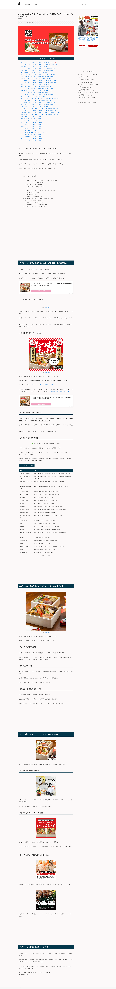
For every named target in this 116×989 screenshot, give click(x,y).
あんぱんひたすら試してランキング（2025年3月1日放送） (36, 96)
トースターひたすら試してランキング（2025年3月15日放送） (37, 92)
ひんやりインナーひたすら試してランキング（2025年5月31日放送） (39, 80)
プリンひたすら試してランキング (30, 130)
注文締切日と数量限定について (34, 196)
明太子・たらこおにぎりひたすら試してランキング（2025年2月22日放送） (41, 98)
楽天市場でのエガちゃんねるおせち (60, 391)
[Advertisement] (46, 234)
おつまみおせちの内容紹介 (33, 188)
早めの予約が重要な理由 (33, 192)
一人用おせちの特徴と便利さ (34, 200)
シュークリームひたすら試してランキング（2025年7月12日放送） (38, 68)
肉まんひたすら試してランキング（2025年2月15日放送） (36, 100)
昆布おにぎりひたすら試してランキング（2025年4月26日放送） (38, 90)
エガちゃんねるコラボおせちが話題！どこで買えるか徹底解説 (41, 180)
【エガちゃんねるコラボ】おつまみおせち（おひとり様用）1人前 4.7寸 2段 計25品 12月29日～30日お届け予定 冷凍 (51, 284)
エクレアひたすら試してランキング (30, 120)
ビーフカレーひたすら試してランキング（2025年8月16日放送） (38, 62)
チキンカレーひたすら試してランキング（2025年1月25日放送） (38, 106)
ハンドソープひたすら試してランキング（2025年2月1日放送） (37, 104)
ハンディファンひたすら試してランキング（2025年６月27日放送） (39, 74)
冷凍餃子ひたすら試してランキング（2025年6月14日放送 (36, 78)
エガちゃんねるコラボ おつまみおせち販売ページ (43, 385)
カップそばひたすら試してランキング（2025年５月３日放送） (37, 88)
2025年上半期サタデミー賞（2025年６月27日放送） (35, 72)
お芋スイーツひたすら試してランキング (31, 126)
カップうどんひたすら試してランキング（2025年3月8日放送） (37, 94)
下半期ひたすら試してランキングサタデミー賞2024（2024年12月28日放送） (41, 112)
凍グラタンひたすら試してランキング (32, 116)
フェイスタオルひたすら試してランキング (32, 136)
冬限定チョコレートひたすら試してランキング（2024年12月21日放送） (40, 114)
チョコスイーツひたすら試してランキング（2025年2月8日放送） (38, 102)
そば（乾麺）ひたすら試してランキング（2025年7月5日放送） (37, 70)
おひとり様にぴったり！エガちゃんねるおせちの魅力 (39, 198)
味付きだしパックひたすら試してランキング (33, 138)
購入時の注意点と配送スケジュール (35, 186)
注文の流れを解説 (31, 194)
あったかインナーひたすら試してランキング (33, 122)
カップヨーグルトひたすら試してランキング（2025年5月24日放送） (39, 82)
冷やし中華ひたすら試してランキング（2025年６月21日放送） (37, 76)
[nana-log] (21, 4)
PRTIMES (47, 307)
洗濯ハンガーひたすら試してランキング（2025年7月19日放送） (38, 66)
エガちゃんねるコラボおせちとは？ (35, 182)
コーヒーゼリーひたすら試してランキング (32, 140)
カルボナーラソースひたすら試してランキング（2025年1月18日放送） (39, 108)
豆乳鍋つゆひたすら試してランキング (31, 118)
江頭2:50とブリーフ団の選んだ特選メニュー (37, 204)
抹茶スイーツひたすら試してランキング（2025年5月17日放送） (38, 84)
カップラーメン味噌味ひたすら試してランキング (34, 132)
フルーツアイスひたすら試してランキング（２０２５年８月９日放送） (40, 64)
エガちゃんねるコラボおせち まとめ (35, 206)
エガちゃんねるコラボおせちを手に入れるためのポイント (40, 190)
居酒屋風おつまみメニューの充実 (35, 202)
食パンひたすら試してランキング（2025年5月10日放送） (36, 86)
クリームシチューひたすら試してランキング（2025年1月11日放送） (39, 110)
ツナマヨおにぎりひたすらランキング (31, 124)
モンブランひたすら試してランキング (31, 134)
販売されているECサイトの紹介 (34, 184)
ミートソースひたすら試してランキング (31, 128)
